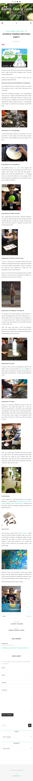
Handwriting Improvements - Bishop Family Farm (15, 648)
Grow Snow (22, 369)
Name (4, 667)
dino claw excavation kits (16, 503)
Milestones (20, 31)
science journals (21, 501)
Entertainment (11, 31)
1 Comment (28, 616)
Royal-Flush (20, 770)
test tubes (17, 168)
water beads (22, 533)
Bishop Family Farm (16, 9)
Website (4, 682)
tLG (26, 31)
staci (4, 616)
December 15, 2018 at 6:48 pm (8, 645)
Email (3, 675)
